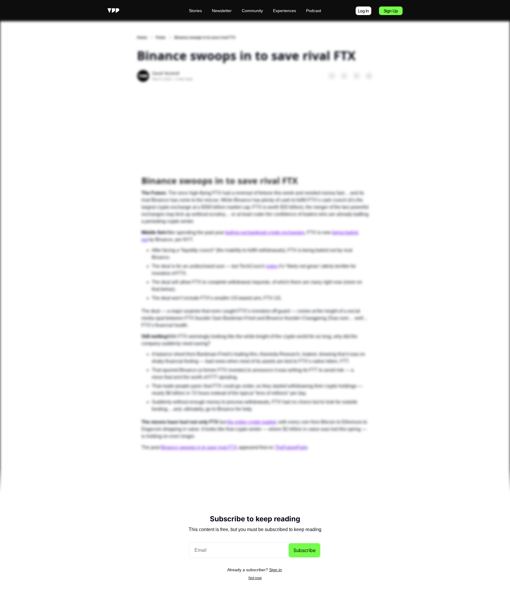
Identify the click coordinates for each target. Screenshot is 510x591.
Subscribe (304, 550)
